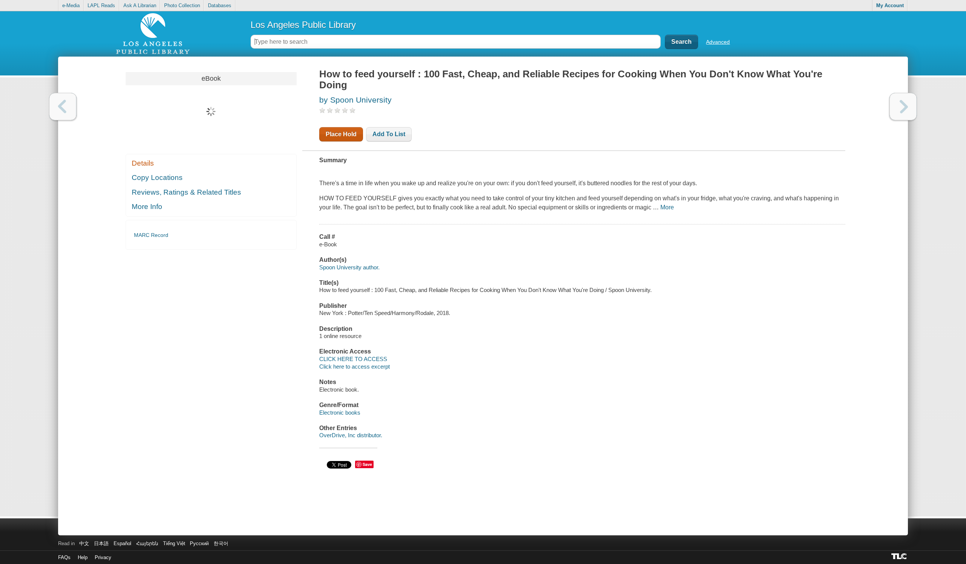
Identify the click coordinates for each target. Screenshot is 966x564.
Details (143, 163)
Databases (219, 5)
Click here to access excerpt (354, 366)
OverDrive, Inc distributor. (350, 435)
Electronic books (339, 412)
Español (122, 543)
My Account (890, 5)
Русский (199, 543)
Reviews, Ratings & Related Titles (186, 192)
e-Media (71, 5)
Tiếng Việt (174, 543)
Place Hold (341, 134)
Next (903, 106)
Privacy (103, 557)
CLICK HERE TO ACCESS (353, 359)
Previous (63, 106)
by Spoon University (355, 99)
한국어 (221, 543)
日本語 (101, 543)
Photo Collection (182, 5)
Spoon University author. (349, 267)
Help (83, 557)
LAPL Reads (101, 5)
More (667, 207)
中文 (84, 543)
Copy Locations (157, 177)
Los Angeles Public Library (303, 25)
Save (367, 464)
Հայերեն (147, 543)
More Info (147, 207)
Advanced (718, 42)
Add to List (388, 134)
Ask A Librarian (139, 5)
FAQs (64, 557)
